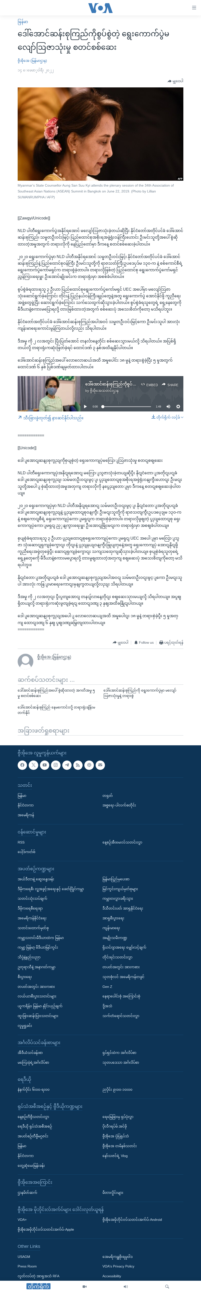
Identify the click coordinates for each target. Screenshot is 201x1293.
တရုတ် (107, 795)
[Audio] (125, 1287)
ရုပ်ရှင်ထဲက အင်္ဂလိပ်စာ (119, 1053)
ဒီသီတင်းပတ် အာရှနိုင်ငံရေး (122, 908)
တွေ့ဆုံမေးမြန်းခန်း (31, 1165)
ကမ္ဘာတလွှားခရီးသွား (117, 898)
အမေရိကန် (26, 815)
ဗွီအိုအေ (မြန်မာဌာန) (32, 61)
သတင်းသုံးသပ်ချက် (32, 898)
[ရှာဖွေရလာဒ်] (167, 1287)
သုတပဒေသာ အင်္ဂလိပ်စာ (120, 1062)
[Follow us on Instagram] (55, 765)
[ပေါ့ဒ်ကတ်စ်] (89, 765)
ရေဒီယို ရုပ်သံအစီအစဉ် (35, 1126)
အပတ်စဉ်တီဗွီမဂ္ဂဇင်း (33, 1136)
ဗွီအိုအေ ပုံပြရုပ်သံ (115, 1136)
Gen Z (107, 986)
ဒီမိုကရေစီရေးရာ (30, 908)
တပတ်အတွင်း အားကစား (36, 986)
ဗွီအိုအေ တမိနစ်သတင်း (119, 1146)
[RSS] (78, 765)
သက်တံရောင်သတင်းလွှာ (120, 1016)
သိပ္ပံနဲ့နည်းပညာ (29, 957)
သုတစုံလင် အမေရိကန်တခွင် (123, 977)
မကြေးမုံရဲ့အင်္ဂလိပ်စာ (33, 1062)
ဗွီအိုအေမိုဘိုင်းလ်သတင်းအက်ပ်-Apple (46, 1229)
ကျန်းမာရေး (111, 928)
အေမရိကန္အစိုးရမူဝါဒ (117, 1256)
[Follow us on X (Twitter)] (33, 765)
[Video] (84, 1287)
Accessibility (111, 1276)
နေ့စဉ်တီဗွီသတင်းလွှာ (33, 1116)
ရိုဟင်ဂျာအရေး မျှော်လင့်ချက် (124, 947)
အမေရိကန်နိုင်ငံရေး (32, 918)
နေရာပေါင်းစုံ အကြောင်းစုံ (121, 996)
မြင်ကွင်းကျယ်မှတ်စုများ (120, 889)
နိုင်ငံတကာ (26, 805)
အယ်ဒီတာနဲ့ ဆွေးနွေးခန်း (36, 879)
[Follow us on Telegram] (67, 765)
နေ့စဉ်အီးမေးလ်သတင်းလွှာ (122, 842)
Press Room (27, 1266)
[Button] (175, 81)
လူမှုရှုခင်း (25, 1025)
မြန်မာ (23, 22)
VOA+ (22, 1220)
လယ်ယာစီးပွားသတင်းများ (37, 996)
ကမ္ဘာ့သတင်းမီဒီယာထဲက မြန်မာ (41, 937)
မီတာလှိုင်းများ (112, 1193)
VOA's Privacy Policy (118, 1266)
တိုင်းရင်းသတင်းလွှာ (117, 957)
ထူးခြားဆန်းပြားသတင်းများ (38, 1016)
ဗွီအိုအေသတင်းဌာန (104, 391)
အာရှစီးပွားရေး (113, 918)
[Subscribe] (100, 765)
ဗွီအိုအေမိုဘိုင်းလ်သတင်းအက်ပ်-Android (132, 1220)
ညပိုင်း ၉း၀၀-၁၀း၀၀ (117, 1089)
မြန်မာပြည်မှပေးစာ (115, 879)
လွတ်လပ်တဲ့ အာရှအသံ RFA (38, 1276)
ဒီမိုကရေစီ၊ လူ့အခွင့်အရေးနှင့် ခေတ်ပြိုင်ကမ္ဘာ (51, 889)
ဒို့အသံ (107, 1006)
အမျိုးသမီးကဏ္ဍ (114, 937)
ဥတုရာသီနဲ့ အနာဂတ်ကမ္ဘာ (36, 967)
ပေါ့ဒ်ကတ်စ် (26, 852)
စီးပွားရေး (25, 977)
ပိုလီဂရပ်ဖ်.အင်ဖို (114, 1126)
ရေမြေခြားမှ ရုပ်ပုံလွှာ (117, 1116)
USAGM (24, 1256)
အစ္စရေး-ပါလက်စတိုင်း (119, 805)
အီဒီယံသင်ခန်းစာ (30, 1053)
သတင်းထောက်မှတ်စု (33, 928)
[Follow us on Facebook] (22, 765)
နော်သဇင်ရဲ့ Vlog (115, 1155)
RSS (21, 842)
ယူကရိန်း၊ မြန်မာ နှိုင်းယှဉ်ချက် (40, 1006)
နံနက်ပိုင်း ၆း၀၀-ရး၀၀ (34, 1089)
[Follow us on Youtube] (44, 765)
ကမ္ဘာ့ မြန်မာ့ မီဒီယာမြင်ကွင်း (38, 947)
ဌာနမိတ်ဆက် (27, 1193)
